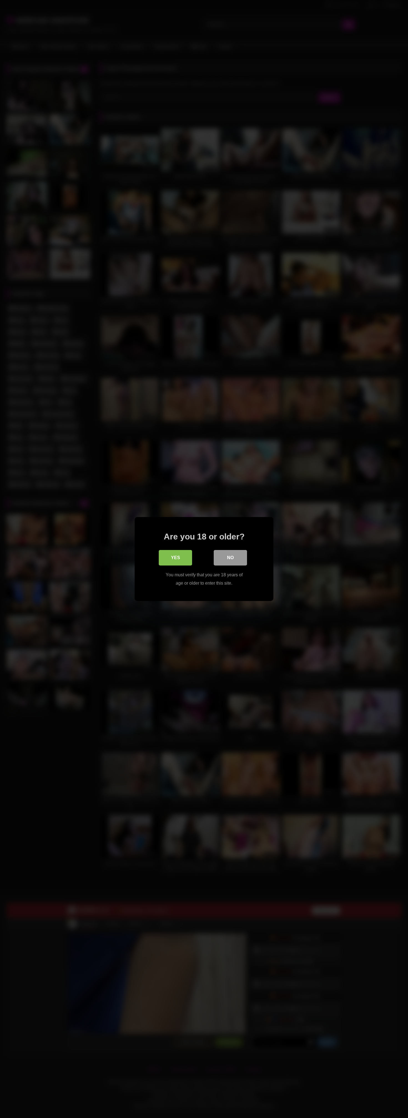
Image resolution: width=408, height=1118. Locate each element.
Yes (175, 557)
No (230, 557)
